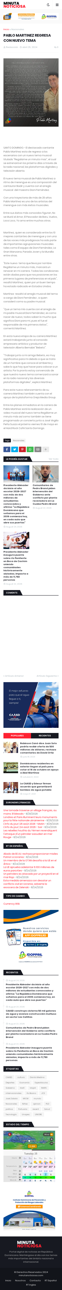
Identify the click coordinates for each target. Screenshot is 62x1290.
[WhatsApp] (30, 449)
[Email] (37, 449)
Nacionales (17, 29)
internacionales (13, 1093)
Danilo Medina (37, 1077)
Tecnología (11, 1114)
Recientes (45, 735)
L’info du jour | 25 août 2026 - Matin (23, 824)
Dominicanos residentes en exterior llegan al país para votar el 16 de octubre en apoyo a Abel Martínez (39, 768)
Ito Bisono (31, 1093)
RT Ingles (31, 1284)
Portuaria (22, 1109)
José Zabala (12, 1098)
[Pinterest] (22, 449)
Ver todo (54, 458)
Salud (47, 1109)
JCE (43, 1093)
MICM (25, 1098)
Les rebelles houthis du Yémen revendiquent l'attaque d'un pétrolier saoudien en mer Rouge (30, 834)
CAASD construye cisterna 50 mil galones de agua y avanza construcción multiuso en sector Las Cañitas (31, 1014)
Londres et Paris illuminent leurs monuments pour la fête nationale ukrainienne (30, 818)
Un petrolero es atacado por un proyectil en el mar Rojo (30, 875)
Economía (24, 1082)
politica (9, 1109)
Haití (22, 1088)
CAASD (9, 1077)
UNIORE (38, 1114)
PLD (47, 1103)
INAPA (43, 1088)
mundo (37, 1098)
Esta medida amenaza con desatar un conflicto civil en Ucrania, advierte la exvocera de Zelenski (27, 884)
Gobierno (10, 1088)
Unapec (26, 1114)
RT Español (51, 1280)
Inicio (6, 29)
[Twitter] (14, 449)
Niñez (25, 1103)
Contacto (35, 1280)
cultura (21, 1077)
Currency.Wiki (11, 903)
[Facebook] (6, 449)
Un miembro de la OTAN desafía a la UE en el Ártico (29, 862)
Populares (17, 735)
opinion (36, 1103)
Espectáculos (41, 1082)
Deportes (10, 1082)
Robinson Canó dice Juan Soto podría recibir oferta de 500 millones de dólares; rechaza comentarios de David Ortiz (38, 748)
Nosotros (20, 1280)
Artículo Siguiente (47, 676)
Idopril (33, 1088)
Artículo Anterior (14, 676)
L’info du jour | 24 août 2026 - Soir (22, 827)
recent (36, 1109)
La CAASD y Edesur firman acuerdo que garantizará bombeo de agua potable (36, 786)
